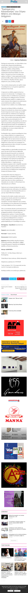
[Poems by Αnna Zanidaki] (4, 312)
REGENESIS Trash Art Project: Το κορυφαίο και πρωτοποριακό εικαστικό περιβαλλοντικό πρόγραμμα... (6, 574)
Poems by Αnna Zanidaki (14, 310)
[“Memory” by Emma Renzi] (4, 306)
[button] (2, 2)
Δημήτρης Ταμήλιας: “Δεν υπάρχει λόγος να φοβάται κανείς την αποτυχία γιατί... (21, 573)
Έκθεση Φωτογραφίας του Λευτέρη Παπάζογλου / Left (16, 516)
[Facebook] (6, 21)
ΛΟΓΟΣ (3, 301)
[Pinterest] (12, 21)
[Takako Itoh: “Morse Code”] (4, 300)
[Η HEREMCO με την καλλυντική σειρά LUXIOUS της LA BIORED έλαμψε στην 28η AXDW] (21, 552)
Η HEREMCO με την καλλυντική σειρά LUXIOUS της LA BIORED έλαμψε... (20, 559)
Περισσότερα (14, 294)
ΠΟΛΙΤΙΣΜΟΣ (4, 6)
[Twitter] (9, 21)
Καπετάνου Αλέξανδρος (6, 557)
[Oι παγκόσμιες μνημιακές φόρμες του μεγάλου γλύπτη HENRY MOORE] (4, 523)
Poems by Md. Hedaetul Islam (6, 287)
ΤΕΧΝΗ (19, 6)
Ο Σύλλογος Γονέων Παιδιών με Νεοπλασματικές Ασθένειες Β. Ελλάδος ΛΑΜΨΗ (17, 529)
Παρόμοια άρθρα (5, 294)
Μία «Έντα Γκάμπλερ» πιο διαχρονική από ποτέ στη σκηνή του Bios (21, 288)
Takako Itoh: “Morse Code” (15, 298)
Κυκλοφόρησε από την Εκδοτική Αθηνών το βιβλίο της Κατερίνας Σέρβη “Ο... (18, 535)
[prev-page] (2, 317)
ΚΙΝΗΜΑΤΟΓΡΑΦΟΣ (14, 6)
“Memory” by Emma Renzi (15, 304)
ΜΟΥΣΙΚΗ (16, 570)
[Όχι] (26, 589)
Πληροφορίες (17, 590)
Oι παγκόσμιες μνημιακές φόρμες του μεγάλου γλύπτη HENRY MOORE (17, 522)
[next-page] (4, 317)
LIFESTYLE (16, 555)
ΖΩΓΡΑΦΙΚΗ (4, 555)
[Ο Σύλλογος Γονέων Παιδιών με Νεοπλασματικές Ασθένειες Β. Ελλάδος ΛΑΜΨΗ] (4, 529)
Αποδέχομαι (10, 590)
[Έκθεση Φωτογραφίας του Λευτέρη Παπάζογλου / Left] (4, 517)
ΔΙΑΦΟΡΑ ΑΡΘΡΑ (4, 570)
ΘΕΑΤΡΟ (8, 6)
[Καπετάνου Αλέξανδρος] (7, 552)
